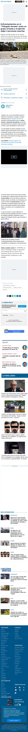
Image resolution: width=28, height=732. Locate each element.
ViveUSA (17, 665)
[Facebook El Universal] (19, 687)
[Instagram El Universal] (20, 690)
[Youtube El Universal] (16, 690)
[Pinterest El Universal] (23, 690)
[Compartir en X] (10, 296)
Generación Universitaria (18, 657)
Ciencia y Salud (5, 666)
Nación (2, 629)
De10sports (17, 661)
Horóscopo (17, 670)
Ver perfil (8, 107)
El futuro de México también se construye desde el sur (11, 365)
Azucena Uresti (6, 345)
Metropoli (3, 647)
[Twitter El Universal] (23, 687)
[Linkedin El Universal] (15, 693)
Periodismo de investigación (4, 635)
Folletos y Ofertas (19, 649)
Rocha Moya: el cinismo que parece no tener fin (10, 348)
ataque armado (17, 287)
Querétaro (17, 636)
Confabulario (4, 663)
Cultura (3, 661)
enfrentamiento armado (8, 285)
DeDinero (17, 663)
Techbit (3, 670)
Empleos (17, 652)
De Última (3, 688)
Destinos (3, 675)
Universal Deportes (5, 657)
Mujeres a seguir (5, 633)
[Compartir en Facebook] (8, 296)
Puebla (16, 633)
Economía (3, 656)
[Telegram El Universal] (15, 687)
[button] (18, 2)
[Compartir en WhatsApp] (13, 296)
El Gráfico (17, 659)
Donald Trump (4, 645)
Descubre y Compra (19, 647)
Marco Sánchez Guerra (8, 362)
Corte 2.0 (3, 631)
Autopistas (3, 677)
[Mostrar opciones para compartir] (27, 6)
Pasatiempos (18, 668)
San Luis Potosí (18, 638)
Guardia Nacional (7, 287)
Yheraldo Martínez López (9, 353)
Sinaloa (5, 289)
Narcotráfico (4, 650)
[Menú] (26, 1)
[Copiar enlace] (17, 296)
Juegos (16, 666)
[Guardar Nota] (20, 296)
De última (3, 673)
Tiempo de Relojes (5, 693)
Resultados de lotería (18, 673)
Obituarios (17, 654)
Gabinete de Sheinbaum (4, 641)
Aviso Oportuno (18, 651)
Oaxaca (16, 631)
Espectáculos (4, 659)
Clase (2, 682)
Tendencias (4, 664)
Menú (2, 671)
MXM (2, 668)
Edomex (17, 629)
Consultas (3, 679)
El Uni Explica (4, 638)
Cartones (3, 654)
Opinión (5, 342)
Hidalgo (16, 635)
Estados (3, 102)
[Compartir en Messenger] (15, 296)
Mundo (2, 643)
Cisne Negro (4, 695)
